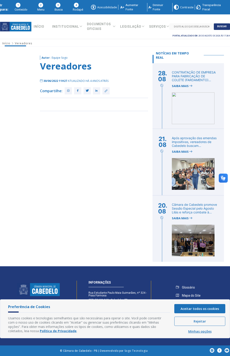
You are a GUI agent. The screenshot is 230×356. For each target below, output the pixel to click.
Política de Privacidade (58, 331)
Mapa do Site (191, 295)
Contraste (187, 7)
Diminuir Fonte (158, 7)
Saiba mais (180, 86)
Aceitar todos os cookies (200, 309)
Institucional (65, 26)
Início (39, 26)
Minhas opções (200, 331)
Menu (40, 7)
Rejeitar (200, 321)
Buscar (222, 26)
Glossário (188, 287)
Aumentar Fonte (132, 7)
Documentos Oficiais (99, 26)
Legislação (130, 26)
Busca (59, 7)
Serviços (157, 26)
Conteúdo (21, 7)
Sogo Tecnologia (136, 351)
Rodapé (78, 7)
